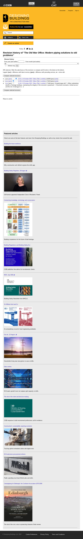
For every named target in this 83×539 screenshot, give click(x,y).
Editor (34, 79)
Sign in (77, 10)
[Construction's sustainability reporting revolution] (18, 445)
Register (70, 10)
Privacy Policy (44, 534)
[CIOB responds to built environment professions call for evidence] (18, 417)
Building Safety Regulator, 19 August (15, 170)
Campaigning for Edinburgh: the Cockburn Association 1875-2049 (23, 483)
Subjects (10, 37)
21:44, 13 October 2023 (25, 83)
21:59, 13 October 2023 (25, 81)
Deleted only (11, 66)
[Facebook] (24, 49)
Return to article (7, 99)
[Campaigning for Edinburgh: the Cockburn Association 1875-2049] (18, 521)
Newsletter (62, 10)
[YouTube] (32, 49)
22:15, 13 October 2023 (25, 79)
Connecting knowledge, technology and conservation (19, 200)
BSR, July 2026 (8, 275)
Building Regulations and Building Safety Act (17, 245)
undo (56, 79)
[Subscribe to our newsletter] (18, 29)
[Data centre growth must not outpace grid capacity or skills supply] (18, 387)
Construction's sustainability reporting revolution (18, 426)
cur (7, 81)
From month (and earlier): (33, 61)
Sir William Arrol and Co (11, 304)
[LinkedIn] (29, 49)
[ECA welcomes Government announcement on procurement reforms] (18, 474)
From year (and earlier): (11, 61)
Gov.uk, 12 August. (9, 334)
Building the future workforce (12, 143)
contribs (43, 79)
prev (10, 79)
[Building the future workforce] (18, 161)
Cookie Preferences (31, 534)
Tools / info (25, 37)
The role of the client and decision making (16, 396)
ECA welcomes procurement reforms (15, 454)
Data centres (8, 366)
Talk (38, 79)
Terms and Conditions (58, 534)
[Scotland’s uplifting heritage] (18, 325)
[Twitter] (27, 49)
